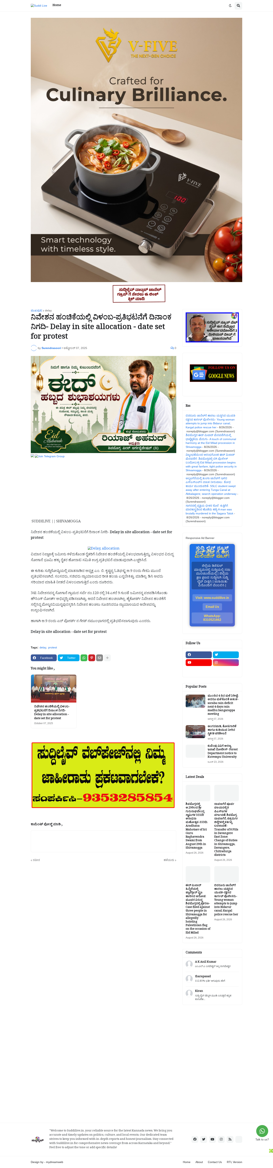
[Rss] (199, 670)
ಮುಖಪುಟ (36, 310)
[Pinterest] (91, 657)
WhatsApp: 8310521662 (212, 618)
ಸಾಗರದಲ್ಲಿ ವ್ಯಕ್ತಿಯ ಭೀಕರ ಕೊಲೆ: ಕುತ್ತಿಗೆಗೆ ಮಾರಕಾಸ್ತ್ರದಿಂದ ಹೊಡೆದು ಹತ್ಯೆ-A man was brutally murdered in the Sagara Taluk (209, 509)
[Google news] (226, 670)
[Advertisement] (103, 486)
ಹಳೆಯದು (169, 860)
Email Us (212, 606)
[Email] (99, 657)
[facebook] (199, 654)
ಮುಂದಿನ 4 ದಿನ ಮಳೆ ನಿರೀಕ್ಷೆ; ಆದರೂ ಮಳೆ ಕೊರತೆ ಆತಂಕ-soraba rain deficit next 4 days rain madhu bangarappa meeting (223, 705)
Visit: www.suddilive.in (212, 597)
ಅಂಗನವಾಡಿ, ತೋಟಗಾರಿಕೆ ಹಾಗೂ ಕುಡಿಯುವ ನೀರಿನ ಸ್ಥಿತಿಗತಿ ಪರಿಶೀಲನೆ (222, 730)
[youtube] (199, 662)
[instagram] (226, 662)
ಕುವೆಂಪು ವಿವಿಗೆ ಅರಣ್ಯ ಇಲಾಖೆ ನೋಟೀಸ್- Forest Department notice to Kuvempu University (223, 752)
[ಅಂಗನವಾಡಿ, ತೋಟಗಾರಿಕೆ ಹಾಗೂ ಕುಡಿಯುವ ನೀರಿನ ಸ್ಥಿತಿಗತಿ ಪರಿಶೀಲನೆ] (195, 731)
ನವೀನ (36, 860)
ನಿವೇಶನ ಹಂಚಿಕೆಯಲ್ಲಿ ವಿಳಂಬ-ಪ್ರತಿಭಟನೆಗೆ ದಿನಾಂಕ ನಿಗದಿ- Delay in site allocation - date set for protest (52, 713)
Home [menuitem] (57, 5)
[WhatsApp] (84, 657)
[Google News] (238, 1139)
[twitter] (226, 654)
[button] (230, 6)
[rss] (230, 1139)
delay (48, 310)
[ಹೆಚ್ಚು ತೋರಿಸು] (107, 657)
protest (52, 647)
